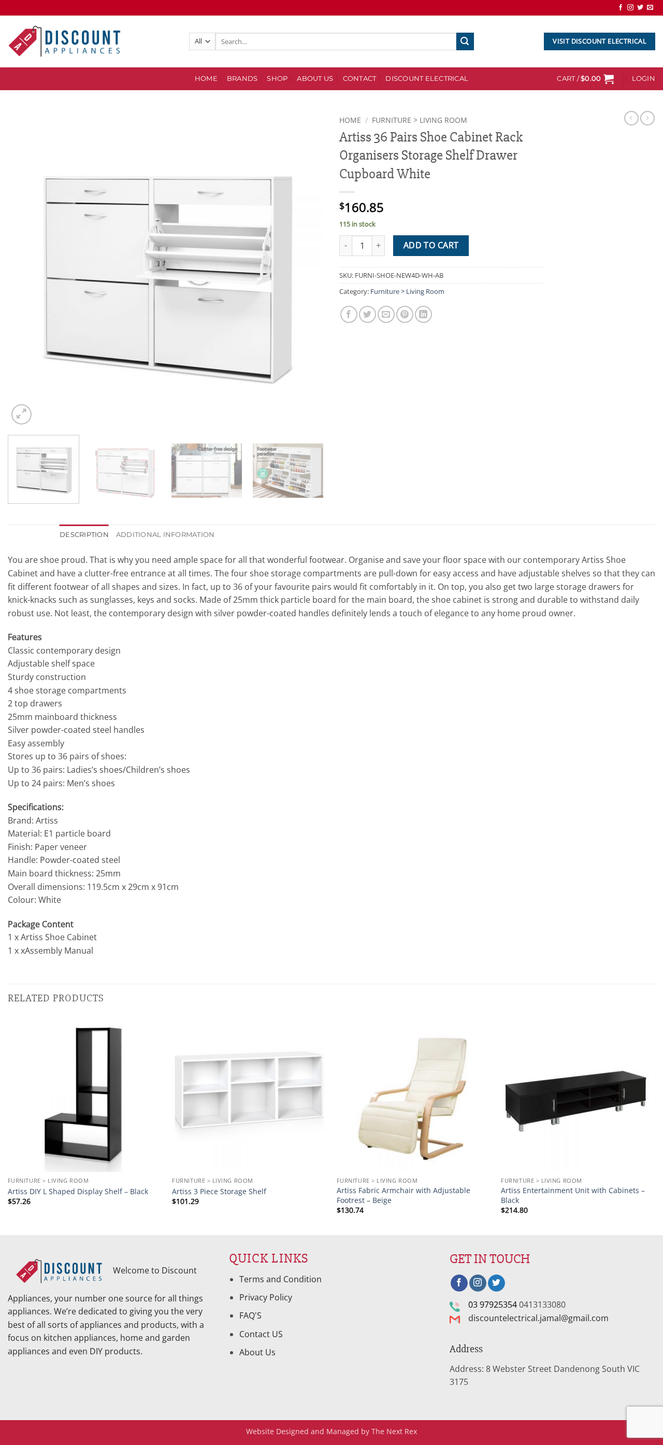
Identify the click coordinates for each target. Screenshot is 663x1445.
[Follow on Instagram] (630, 7)
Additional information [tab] (165, 535)
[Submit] (465, 41)
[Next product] (631, 118)
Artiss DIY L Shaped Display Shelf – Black (78, 1191)
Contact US (261, 1334)
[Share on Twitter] (367, 314)
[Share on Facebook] (348, 314)
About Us (315, 78)
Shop (277, 78)
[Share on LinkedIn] (423, 314)
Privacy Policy (265, 1297)
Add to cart (431, 245)
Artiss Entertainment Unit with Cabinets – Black (573, 1195)
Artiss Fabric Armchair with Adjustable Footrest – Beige (403, 1195)
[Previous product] (647, 118)
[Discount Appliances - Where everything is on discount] (65, 42)
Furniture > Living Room (419, 120)
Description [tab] (84, 535)
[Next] (304, 269)
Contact (360, 78)
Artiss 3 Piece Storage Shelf (219, 1191)
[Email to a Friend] (386, 314)
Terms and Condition (281, 1279)
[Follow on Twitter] (640, 7)
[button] (585, 78)
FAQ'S (250, 1315)
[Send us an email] (650, 7)
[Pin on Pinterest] (404, 314)
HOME (206, 78)
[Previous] (27, 269)
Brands (242, 78)
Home (350, 120)
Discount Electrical (426, 78)
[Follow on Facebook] (620, 7)
